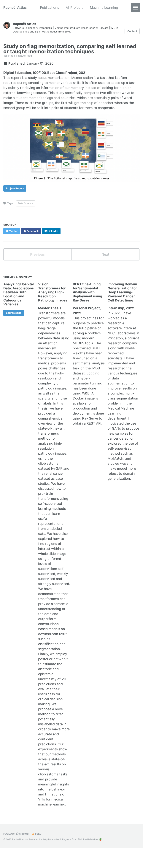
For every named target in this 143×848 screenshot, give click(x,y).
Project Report (15, 188)
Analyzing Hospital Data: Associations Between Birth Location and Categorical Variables (18, 294)
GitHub (23, 833)
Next (105, 254)
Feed (38, 833)
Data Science (25, 203)
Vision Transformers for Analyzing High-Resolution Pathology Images (52, 292)
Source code (13, 312)
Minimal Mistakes (88, 839)
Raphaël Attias (15, 7)
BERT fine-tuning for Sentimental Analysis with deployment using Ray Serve (87, 292)
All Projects (74, 7)
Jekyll (45, 839)
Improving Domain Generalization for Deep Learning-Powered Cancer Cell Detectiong (122, 292)
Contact (132, 31)
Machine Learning (104, 7)
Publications (49, 7)
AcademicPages (60, 839)
